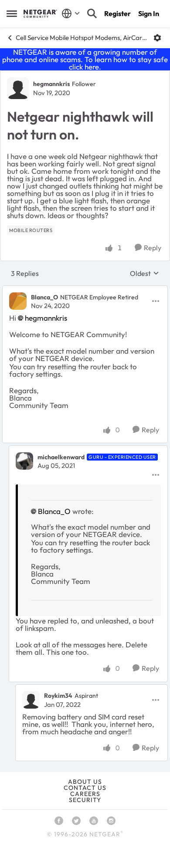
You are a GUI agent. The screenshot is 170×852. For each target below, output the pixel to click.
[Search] (92, 13)
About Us (85, 782)
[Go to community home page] (40, 13)
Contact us (85, 788)
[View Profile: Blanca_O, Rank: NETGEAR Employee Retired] (18, 301)
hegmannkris (51, 84)
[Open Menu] (157, 38)
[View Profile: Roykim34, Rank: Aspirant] (31, 700)
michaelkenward (61, 457)
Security (85, 800)
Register (117, 13)
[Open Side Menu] (11, 13)
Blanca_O (44, 297)
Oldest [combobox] (144, 273)
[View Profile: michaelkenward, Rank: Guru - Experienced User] (24, 461)
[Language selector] (71, 13)
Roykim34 (58, 696)
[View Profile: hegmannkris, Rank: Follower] (18, 88)
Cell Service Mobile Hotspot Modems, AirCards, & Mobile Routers (81, 37)
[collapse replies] (85, 289)
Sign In (148, 13)
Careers (85, 794)
